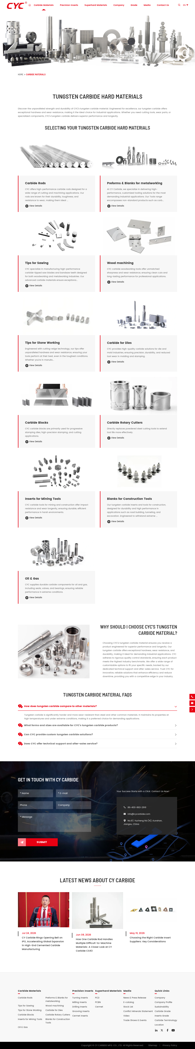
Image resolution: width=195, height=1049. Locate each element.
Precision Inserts (69, 5)
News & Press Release (134, 997)
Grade (134, 5)
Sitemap (152, 1045)
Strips (109, 247)
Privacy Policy (170, 1045)
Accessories (30, 563)
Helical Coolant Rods (35, 160)
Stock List (128, 1007)
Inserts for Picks (114, 468)
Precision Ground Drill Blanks (39, 163)
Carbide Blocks (32, 394)
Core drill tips (31, 319)
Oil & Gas (32, 578)
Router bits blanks (115, 232)
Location (159, 1025)
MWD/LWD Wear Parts (36, 559)
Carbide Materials (44, 5)
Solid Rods (29, 152)
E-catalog (128, 1002)
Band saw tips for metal (36, 243)
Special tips (30, 323)
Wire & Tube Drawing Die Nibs (121, 323)
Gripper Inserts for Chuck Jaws (122, 475)
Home (20, 74)
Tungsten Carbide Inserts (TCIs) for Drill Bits (47, 548)
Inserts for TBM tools (116, 472)
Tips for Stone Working (42, 342)
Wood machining (120, 263)
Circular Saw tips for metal (38, 240)
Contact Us (163, 5)
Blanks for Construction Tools (129, 498)
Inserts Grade (162, 1016)
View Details (33, 206)
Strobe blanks (31, 236)
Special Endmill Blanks (118, 152)
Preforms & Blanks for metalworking (134, 183)
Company (118, 5)
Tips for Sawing (36, 263)
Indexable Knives (115, 236)
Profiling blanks (114, 229)
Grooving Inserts (80, 1011)
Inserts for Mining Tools (43, 498)
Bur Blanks (111, 163)
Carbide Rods (35, 183)
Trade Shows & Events (134, 1020)
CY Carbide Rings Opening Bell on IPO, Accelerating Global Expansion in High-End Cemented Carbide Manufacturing (43, 943)
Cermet (99, 1007)
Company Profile (163, 1002)
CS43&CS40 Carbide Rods (37, 149)
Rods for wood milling (117, 225)
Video (126, 1016)
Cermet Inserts (80, 1016)
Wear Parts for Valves (35, 540)
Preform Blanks (114, 316)
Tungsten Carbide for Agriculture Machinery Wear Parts (53, 483)
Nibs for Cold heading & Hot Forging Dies (127, 308)
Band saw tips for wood (36, 232)
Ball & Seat (29, 552)
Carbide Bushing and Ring (38, 555)
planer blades (113, 243)
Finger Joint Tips (114, 240)
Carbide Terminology (166, 1020)
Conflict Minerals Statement (138, 1011)
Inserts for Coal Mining (36, 464)
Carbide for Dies (119, 343)
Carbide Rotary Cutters (124, 422)
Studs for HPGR (32, 472)
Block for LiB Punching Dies (38, 397)
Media (147, 5)
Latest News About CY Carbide (97, 880)
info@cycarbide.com (139, 814)
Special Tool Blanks (116, 160)
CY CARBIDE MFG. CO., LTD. (108, 1045)
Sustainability (162, 1007)
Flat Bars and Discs (116, 156)
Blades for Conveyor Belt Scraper (41, 475)
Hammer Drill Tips (33, 308)
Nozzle (27, 544)
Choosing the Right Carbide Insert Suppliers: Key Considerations (150, 939)
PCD (97, 997)
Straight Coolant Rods (35, 156)
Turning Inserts (80, 997)
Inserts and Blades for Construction (42, 468)
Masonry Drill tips (33, 312)
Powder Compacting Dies (119, 312)
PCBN (98, 1002)
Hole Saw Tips (31, 316)
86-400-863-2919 (137, 807)
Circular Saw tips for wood (38, 229)
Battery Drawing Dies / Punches (123, 320)
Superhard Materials (95, 5)
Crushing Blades (32, 479)
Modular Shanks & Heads (119, 149)
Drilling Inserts (79, 1007)
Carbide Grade (163, 1011)
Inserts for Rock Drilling (36, 461)
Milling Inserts (79, 1002)
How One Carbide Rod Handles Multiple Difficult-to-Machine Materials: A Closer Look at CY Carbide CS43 (94, 945)
